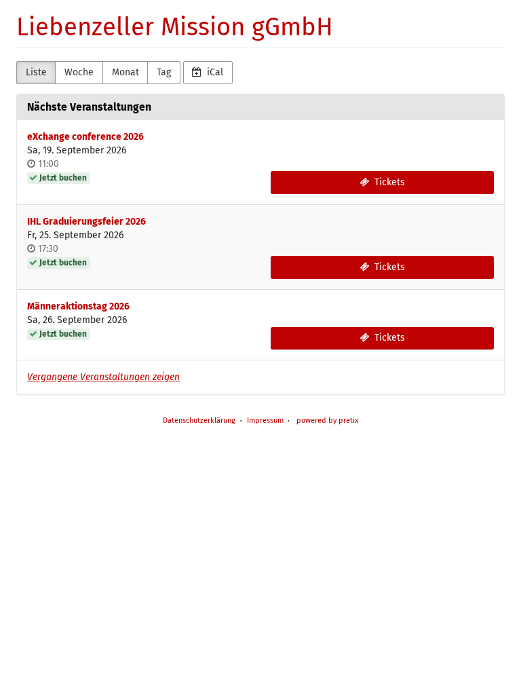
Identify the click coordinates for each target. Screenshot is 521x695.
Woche (79, 72)
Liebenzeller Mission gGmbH (174, 27)
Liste (36, 72)
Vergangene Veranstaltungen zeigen (103, 377)
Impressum (265, 420)
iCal (213, 72)
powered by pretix (327, 420)
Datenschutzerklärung (199, 420)
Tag (164, 72)
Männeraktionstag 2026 (78, 306)
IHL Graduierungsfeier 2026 (86, 221)
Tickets (388, 182)
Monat (125, 72)
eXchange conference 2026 (85, 137)
